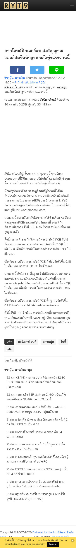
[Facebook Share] (17, 70)
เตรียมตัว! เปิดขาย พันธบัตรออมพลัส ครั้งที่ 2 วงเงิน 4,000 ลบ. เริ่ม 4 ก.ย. (37, 422)
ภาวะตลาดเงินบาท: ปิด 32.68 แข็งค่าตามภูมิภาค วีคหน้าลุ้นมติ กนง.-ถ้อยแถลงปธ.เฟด (35, 484)
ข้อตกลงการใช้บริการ (36, 543)
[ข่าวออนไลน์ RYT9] (15, 5)
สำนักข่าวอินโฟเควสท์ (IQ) (30, 82)
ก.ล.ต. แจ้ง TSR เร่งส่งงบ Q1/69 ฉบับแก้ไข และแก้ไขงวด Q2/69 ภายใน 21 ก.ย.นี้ (36, 397)
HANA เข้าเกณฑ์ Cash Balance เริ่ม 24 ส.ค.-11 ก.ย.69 (34, 434)
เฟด (9, 349)
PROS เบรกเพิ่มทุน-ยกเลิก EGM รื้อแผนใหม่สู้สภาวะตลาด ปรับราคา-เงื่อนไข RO (37, 459)
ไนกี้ (63, 342)
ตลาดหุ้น (62, 87)
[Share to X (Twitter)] (37, 70)
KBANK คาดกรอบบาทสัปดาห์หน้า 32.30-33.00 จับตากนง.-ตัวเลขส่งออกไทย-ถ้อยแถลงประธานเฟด (36, 382)
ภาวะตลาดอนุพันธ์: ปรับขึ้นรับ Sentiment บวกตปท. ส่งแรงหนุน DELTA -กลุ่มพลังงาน (36, 409)
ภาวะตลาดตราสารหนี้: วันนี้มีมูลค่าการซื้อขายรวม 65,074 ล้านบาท (36, 446)
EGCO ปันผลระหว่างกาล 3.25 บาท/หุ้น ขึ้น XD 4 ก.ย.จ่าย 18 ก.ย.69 (37, 471)
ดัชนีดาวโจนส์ (12, 87)
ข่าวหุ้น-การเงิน (14, 78)
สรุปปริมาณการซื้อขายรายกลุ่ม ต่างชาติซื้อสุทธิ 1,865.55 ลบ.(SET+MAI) (36, 496)
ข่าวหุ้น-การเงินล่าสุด (18, 370)
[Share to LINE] (56, 70)
